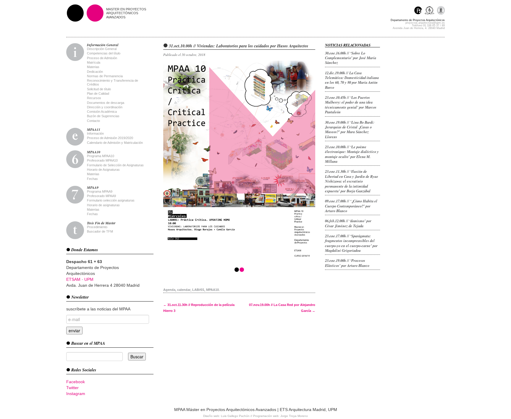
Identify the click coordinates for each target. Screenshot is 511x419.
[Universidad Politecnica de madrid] (441, 11)
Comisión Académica (102, 111)
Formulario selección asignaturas (111, 200)
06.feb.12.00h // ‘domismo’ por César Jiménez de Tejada (348, 223)
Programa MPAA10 (100, 156)
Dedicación (95, 71)
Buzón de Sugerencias (103, 116)
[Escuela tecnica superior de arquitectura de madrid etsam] (431, 11)
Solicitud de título (99, 89)
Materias (93, 67)
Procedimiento (97, 227)
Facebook (75, 381)
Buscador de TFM (100, 231)
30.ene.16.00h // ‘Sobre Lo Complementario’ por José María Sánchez (350, 57)
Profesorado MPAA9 (101, 196)
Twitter (72, 387)
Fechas (92, 179)
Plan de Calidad (98, 93)
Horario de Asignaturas (103, 169)
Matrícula (93, 62)
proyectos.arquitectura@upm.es (425, 22)
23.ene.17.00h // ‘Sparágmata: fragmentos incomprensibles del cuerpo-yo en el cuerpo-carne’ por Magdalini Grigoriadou (351, 243)
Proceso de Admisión (102, 58)
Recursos (94, 98)
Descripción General (102, 49)
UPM (88, 279)
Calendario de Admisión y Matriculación (115, 142)
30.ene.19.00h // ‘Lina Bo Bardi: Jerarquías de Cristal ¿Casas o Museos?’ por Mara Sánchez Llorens (349, 129)
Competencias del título (103, 53)
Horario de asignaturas (103, 205)
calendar (183, 289)
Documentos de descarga (105, 102)
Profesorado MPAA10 (102, 160)
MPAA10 (212, 289)
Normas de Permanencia (105, 76)
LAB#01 (198, 289)
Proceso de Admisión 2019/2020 (110, 138)
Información (95, 133)
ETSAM (73, 279)
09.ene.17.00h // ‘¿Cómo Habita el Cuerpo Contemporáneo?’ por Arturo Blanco (351, 205)
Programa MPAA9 (99, 191)
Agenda (169, 289)
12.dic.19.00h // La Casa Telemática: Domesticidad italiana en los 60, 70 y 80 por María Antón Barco (352, 80)
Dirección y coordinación (104, 107)
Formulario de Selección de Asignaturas (115, 165)
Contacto (93, 121)
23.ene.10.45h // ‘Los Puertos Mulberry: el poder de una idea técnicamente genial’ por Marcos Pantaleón (350, 105)
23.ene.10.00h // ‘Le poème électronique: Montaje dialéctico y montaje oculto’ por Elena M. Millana (352, 154)
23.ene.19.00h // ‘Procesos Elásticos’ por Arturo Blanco (347, 263)
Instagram (75, 393)
